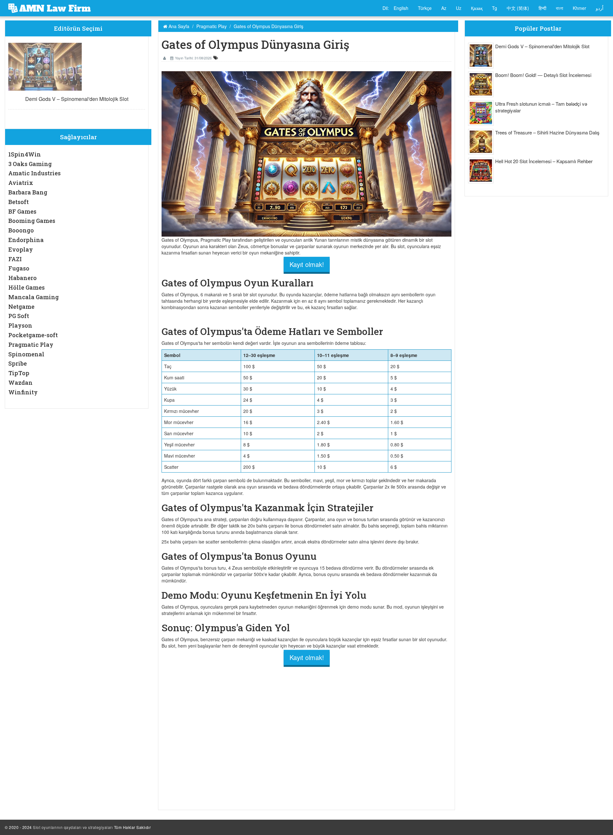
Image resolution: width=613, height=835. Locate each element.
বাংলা (559, 8)
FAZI (15, 259)
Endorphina (26, 240)
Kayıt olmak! (306, 264)
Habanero (22, 278)
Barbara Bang (27, 192)
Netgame (21, 306)
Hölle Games (26, 287)
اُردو (599, 8)
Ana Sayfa (178, 26)
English (401, 8)
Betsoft (18, 202)
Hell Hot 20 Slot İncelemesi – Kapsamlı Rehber (544, 161)
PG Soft (18, 316)
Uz (458, 8)
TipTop (18, 373)
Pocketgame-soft (33, 335)
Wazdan (20, 382)
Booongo (21, 230)
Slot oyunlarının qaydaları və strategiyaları (73, 827)
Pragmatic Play (30, 344)
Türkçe (425, 8)
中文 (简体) (518, 8)
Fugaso (18, 268)
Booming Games (31, 220)
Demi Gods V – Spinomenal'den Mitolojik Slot (76, 98)
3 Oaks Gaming (30, 164)
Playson (20, 325)
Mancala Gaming (33, 297)
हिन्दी (542, 8)
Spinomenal (26, 354)
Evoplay (20, 249)
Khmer (579, 8)
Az (443, 8)
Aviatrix (20, 182)
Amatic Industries (34, 173)
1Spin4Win (24, 154)
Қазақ (476, 8)
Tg (494, 8)
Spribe (17, 363)
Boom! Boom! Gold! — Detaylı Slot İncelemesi (543, 75)
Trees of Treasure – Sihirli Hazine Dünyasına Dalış (547, 132)
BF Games (22, 211)
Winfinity (23, 392)
